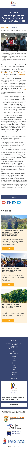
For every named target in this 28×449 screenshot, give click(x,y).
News (7, 27)
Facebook (14, 372)
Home (2, 27)
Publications (14, 364)
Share (14, 197)
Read (8, 248)
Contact (14, 369)
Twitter (14, 374)
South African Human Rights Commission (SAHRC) (13, 75)
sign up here (14, 404)
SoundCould (14, 378)
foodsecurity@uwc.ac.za (14, 351)
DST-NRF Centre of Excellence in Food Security (13, 73)
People (14, 360)
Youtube (14, 376)
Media (14, 367)
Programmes (14, 362)
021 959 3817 (14, 353)
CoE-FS (24, 89)
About (14, 358)
